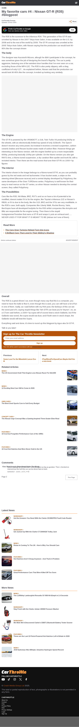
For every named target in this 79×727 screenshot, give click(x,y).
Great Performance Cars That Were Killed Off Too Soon (35, 572)
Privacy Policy (37, 347)
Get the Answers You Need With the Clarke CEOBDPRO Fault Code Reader (43, 518)
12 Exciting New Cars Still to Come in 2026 (18, 388)
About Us (5, 700)
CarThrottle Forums (8, 20)
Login (3, 711)
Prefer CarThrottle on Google (19, 29)
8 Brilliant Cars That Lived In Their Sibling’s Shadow (29, 233)
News (4, 371)
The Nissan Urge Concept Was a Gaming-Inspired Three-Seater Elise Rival (30, 418)
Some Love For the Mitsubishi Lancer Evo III (19, 360)
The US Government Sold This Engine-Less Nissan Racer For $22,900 (29, 373)
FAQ (3, 704)
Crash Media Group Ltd (14, 686)
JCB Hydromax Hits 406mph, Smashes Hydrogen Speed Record (39, 650)
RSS (3, 708)
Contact (4, 702)
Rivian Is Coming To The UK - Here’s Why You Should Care (36, 545)
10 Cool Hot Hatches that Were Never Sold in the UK (22, 449)
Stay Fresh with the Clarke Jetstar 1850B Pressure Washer (36, 609)
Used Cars (6, 401)
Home (4, 8)
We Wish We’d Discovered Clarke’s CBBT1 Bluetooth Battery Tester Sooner (43, 623)
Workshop (18, 516)
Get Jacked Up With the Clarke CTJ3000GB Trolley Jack (35, 532)
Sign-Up (4, 713)
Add (72, 30)
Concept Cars (7, 416)
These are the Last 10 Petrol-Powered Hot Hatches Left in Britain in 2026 (42, 636)
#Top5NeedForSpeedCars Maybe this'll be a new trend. (58, 360)
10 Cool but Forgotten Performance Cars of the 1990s (22, 434)
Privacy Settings (7, 710)
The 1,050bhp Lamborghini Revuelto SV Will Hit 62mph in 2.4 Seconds (41, 595)
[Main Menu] (76, 3)
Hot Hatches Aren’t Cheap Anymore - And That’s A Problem (36, 559)
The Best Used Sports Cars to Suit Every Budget (21, 403)
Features (5, 432)
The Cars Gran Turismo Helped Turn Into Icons (27, 230)
